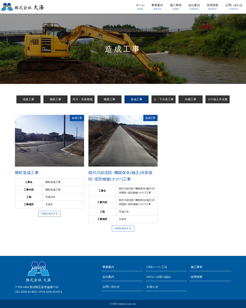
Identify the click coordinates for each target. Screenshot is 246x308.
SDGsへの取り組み (159, 276)
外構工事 (190, 99)
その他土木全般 (217, 99)
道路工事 (28, 99)
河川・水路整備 (82, 99)
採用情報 (196, 276)
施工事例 (196, 266)
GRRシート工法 (157, 266)
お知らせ (152, 286)
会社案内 (108, 276)
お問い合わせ (111, 286)
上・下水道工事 (163, 99)
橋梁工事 (109, 99)
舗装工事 (55, 99)
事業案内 (108, 266)
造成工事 (136, 99)
